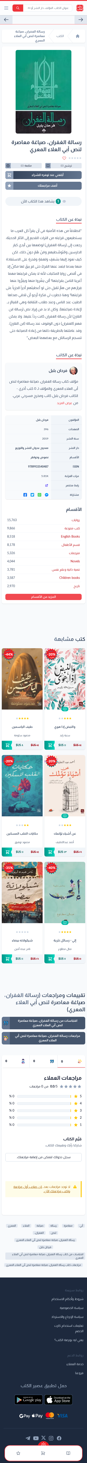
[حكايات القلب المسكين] (22, 785)
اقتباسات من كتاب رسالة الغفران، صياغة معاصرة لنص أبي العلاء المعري (47, 1256)
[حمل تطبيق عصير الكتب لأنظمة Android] (28, 1399)
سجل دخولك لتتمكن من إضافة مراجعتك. (43, 1157)
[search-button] (17, 8)
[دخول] (18, 1453)
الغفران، (39, 1233)
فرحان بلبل (58, 371)
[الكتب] (68, 1453)
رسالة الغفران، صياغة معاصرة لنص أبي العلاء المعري (45, 1240)
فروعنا (79, 1373)
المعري (12, 1225)
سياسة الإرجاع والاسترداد (67, 1317)
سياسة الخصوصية (71, 1308)
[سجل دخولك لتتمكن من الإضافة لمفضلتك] (64, 158)
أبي (81, 1225)
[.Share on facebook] (25, 495)
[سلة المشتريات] (43, 1453)
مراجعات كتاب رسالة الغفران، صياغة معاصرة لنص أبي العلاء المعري (43, 1265)
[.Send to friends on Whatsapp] (39, 495)
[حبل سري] (81, 19)
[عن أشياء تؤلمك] (64, 785)
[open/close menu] (6, 8)
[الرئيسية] (77, 36)
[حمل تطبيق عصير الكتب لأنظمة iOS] (58, 1399)
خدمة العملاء (74, 1364)
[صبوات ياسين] (6, 19)
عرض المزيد (64, 403)
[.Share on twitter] (32, 495)
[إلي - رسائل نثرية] (64, 892)
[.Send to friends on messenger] (46, 495)
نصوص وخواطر (39, 457)
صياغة (40, 1225)
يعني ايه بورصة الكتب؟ (68, 1340)
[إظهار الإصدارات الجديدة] (43, 1443)
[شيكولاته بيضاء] (22, 892)
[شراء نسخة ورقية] (64, 745)
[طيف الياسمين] (22, 679)
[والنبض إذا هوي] (64, 679)
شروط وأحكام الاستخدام (67, 1299)
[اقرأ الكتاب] (64, 709)
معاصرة (68, 1225)
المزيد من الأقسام (43, 596)
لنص (53, 1233)
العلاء (26, 1225)
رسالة (53, 1225)
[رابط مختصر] (28, 485)
